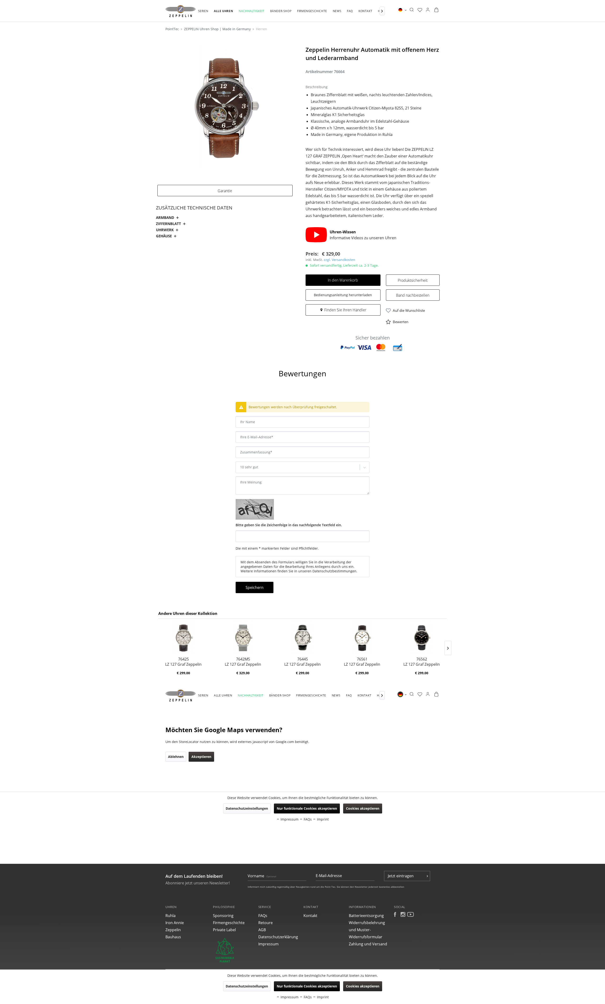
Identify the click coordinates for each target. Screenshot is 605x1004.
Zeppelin (173, 929)
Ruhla (170, 915)
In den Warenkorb (343, 280)
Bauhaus (173, 936)
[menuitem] (203, 13)
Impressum (268, 944)
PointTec (172, 29)
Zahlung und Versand (368, 944)
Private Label (224, 929)
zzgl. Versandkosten (339, 259)
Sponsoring (223, 915)
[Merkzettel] (420, 10)
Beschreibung (172, 360)
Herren (261, 29)
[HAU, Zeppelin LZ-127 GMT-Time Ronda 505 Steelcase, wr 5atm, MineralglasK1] (183, 637)
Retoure (265, 922)
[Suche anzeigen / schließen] (411, 10)
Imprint (322, 997)
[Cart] (436, 10)
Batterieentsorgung (366, 915)
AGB (262, 929)
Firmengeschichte (229, 922)
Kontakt (310, 915)
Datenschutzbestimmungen (334, 571)
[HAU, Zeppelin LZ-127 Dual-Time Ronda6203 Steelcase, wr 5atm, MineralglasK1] (302, 637)
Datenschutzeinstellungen (247, 986)
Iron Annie (174, 922)
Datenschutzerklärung (278, 936)
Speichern (255, 587)
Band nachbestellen (412, 295)
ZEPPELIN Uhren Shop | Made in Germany (218, 29)
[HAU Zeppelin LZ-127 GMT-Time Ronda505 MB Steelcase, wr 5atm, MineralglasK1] (243, 637)
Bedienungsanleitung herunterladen (343, 295)
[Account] (427, 10)
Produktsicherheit (413, 280)
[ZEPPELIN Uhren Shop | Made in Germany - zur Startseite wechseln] (180, 11)
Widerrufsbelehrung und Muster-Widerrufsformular (367, 929)
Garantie (225, 190)
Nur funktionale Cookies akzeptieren (307, 986)
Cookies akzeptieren (362, 986)
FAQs (262, 915)
